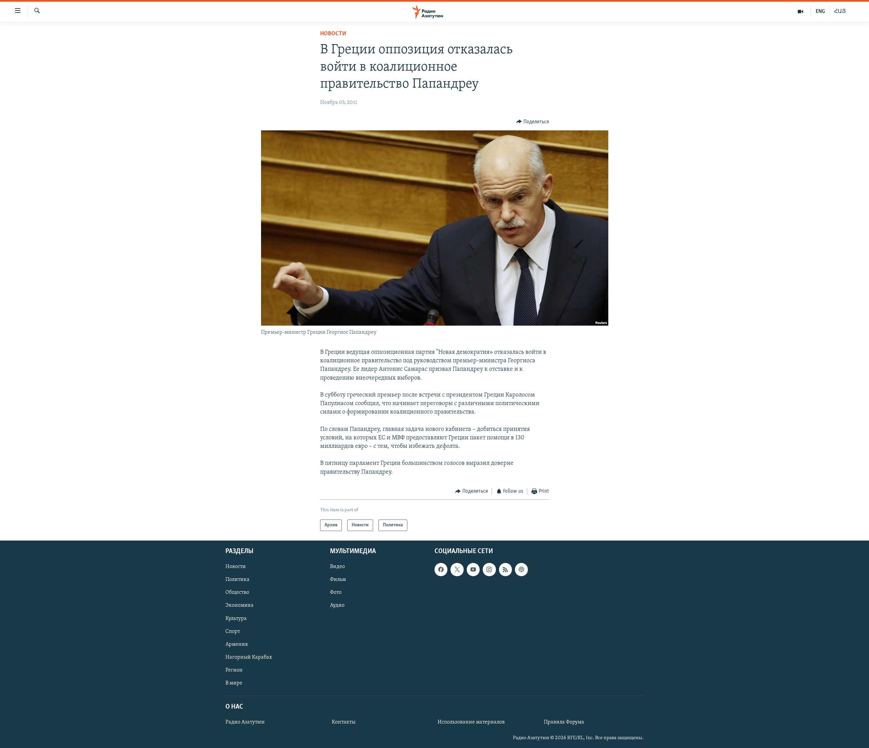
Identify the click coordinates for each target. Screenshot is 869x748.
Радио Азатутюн (245, 722)
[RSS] (505, 569)
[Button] (532, 121)
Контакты (343, 722)
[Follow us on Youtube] (473, 569)
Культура (236, 618)
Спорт (232, 631)
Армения (236, 644)
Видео (337, 567)
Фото (335, 593)
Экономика (239, 605)
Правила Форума (564, 722)
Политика (237, 580)
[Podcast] (521, 569)
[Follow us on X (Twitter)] (456, 569)
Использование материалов (471, 722)
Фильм (338, 580)
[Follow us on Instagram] (489, 569)
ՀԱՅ (840, 11)
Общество (237, 593)
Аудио (337, 605)
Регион (234, 670)
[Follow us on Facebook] (440, 569)
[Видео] (800, 11)
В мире (233, 683)
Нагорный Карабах (248, 657)
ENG (820, 11)
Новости (333, 34)
